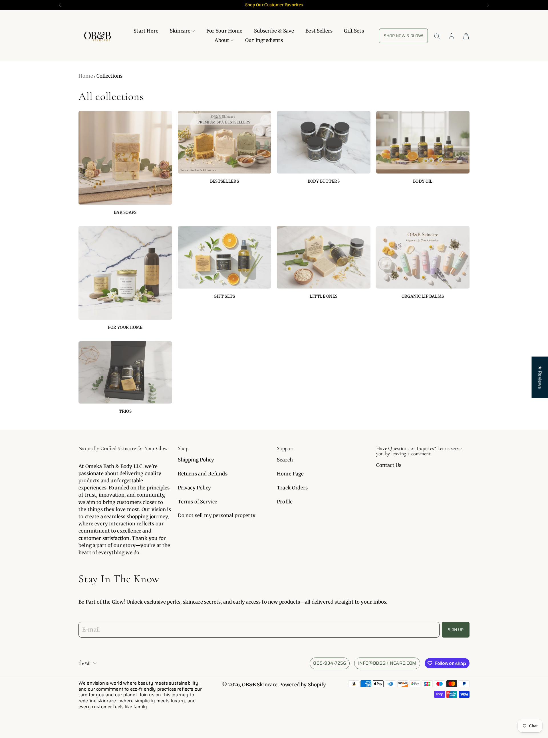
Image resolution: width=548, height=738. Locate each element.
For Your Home (224, 31)
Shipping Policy (196, 460)
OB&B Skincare (259, 684)
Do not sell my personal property (216, 515)
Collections (109, 76)
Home (85, 76)
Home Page (290, 474)
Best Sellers (319, 31)
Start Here (146, 31)
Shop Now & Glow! (403, 36)
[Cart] (466, 36)
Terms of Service (197, 502)
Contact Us (389, 465)
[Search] (437, 36)
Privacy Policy (194, 488)
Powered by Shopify (302, 684)
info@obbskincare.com (387, 663)
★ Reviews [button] (539, 377)
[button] (60, 5)
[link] (125, 165)
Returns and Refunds (202, 474)
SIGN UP (456, 629)
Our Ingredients (264, 40)
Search (285, 460)
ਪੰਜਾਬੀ (84, 663)
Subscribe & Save (274, 31)
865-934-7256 (329, 663)
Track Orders (292, 488)
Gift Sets (354, 31)
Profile (285, 502)
